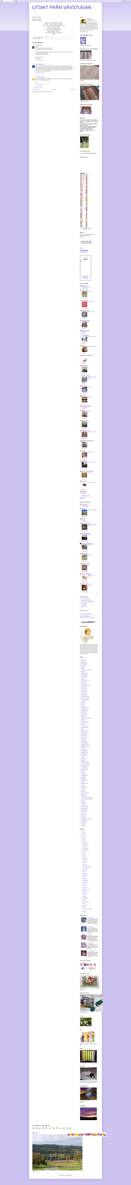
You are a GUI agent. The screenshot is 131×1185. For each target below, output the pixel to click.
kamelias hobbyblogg (86, 573)
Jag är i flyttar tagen (91, 482)
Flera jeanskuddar (91, 311)
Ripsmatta (84, 860)
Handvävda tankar (85, 310)
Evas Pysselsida (85, 583)
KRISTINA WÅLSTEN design (87, 440)
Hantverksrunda (84, 698)
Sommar (89, 411)
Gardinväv (84, 896)
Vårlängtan (83, 795)
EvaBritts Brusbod (85, 495)
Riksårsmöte (83, 750)
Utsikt (82, 782)
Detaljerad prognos (84, 252)
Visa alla (97, 593)
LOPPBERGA (84, 461)
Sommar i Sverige (84, 763)
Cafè (89, 321)
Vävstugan (83, 820)
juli (83, 852)
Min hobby (83, 385)
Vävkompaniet (84, 603)
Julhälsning (83, 710)
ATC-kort (83, 659)
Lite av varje (83, 726)
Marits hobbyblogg (85, 533)
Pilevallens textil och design (87, 471)
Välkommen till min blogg (86, 799)
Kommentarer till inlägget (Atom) (46, 91)
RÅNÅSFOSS (90, 544)
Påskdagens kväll (85, 889)
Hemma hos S (84, 395)
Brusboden (83, 491)
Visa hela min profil (84, 31)
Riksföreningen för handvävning (87, 601)
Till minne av (90, 585)
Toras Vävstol (84, 420)
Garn (82, 679)
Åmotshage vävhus (85, 375)
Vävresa (82, 816)
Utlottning (83, 778)
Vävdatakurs (83, 805)
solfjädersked (84, 761)
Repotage (83, 749)
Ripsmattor (83, 754)
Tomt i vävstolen (85, 901)
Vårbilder (83, 794)
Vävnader (83, 813)
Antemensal (90, 472)
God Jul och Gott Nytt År (92, 336)
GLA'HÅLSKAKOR (85, 685)
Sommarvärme (84, 766)
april (83, 857)
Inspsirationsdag (84, 708)
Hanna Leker (84, 481)
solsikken (83, 508)
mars (83, 911)
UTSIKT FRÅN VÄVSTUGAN (61, 7)
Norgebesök (83, 735)
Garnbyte (83, 682)
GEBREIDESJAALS (85, 523)
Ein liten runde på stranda (92, 509)
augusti (84, 850)
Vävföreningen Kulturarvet (87, 355)
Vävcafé (82, 803)
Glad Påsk (83, 688)
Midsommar (83, 730)
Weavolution (83, 606)
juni (83, 854)
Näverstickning (84, 743)
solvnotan (83, 451)
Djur (82, 668)
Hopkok (82, 702)
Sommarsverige (84, 764)
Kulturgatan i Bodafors (85, 505)
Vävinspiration (84, 806)
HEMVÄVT (83, 498)
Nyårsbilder (83, 740)
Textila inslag (84, 285)
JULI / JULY (90, 534)
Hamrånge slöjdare (85, 320)
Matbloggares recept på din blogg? (87, 617)
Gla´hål (82, 687)
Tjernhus (83, 518)
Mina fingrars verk (85, 430)
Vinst (82, 789)
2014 (82, 832)
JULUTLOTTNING (91, 951)
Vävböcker (83, 802)
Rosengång (83, 755)
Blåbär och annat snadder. (87, 543)
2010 (82, 840)
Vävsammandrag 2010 (85, 819)
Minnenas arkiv (84, 732)
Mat (82, 729)
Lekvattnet (84, 250)
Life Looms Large (39, 77)
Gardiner (83, 677)
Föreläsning (83, 674)
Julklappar (83, 712)
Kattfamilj (83, 715)
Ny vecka (84, 871)
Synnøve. (38, 45)
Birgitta (90, 19)
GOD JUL (83, 691)
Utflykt (82, 777)
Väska (82, 800)
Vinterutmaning (84, 792)
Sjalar (89, 421)
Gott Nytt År (83, 693)
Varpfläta (83, 786)
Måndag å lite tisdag (85, 407)
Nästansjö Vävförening (86, 406)
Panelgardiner (84, 744)
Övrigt (82, 825)
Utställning (84, 873)
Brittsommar (83, 663)
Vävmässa (83, 811)
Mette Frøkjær (84, 300)
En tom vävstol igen (86, 866)
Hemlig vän (83, 701)
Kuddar (82, 716)
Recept (82, 747)
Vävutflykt (83, 822)
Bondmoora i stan (85, 563)
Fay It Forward (85, 882)
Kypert (82, 719)
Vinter (82, 791)
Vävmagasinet (84, 605)
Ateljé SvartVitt (84, 290)
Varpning (84, 876)
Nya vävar (83, 738)
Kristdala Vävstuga (85, 330)
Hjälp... (89, 564)
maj (83, 855)
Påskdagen (84, 891)
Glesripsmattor (84, 690)
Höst (82, 704)
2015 (82, 831)
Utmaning (83, 780)
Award (82, 660)
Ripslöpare (83, 752)
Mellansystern (84, 365)
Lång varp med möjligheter (92, 346)
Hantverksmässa (84, 696)
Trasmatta (83, 774)
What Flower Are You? (85, 277)
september (84, 848)
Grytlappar (83, 694)
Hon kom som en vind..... (92, 431)
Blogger (70, 1175)
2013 (82, 834)
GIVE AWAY (89, 934)
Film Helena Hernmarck (86, 670)
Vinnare (82, 788)
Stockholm (83, 767)
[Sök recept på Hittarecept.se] (84, 610)
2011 (82, 838)
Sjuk (82, 757)
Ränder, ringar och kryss (92, 462)
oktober (84, 846)
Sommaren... (90, 291)
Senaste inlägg (36, 89)
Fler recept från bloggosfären (86, 613)
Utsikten (84, 907)
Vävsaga (83, 817)
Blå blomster (84, 869)
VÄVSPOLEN (90, 397)
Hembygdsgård (84, 699)
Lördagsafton (85, 875)
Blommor (83, 662)
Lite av (82, 724)
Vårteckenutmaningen (85, 797)
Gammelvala (83, 676)
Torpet (82, 772)
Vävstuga (83, 345)
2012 (82, 836)
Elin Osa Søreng (39, 64)
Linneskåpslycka (85, 335)
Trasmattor (83, 775)
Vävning (82, 814)
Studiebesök (83, 769)
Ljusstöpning (83, 727)
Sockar (82, 760)
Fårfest (82, 671)
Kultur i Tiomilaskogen (85, 718)
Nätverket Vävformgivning (86, 600)
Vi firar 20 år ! (83, 331)
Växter (82, 823)
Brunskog (83, 665)
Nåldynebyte (83, 741)
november (84, 845)
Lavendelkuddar (84, 721)
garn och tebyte (84, 680)
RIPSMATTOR (85, 880)
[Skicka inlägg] (46, 37)
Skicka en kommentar (38, 86)
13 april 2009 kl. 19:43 (40, 72)
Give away (83, 684)
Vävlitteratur (83, 808)
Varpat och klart (84, 492)
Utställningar (38, 38)
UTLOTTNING (90, 917)
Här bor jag (84, 893)
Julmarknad (83, 713)
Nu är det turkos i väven (87, 868)
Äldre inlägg (72, 89)
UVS (82, 785)
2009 (82, 841)
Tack (82, 771)
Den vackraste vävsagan (87, 909)
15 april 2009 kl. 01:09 (40, 84)
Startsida (54, 89)
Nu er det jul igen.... (91, 301)
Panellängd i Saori (91, 452)
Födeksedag (83, 673)
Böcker (82, 666)
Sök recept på (83, 616)
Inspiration (90, 386)
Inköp (82, 705)
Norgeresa (83, 736)
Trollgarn (83, 410)
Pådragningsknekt (85, 746)
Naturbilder (83, 733)
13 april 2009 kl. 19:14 (40, 60)
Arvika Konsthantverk (85, 598)
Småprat (83, 758)
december (84, 843)
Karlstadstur (84, 884)
